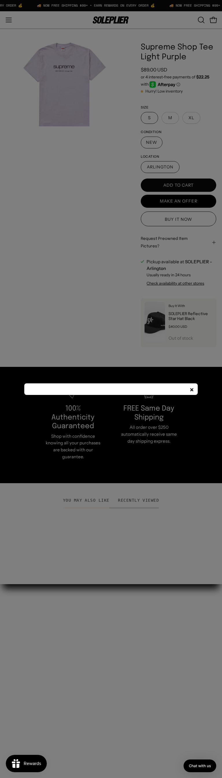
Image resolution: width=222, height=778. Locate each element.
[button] (200, 765)
